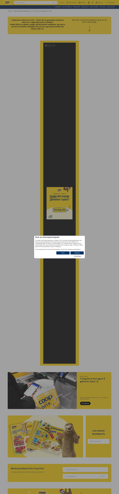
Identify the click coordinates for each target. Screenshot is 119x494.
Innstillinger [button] (77, 256)
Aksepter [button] (77, 253)
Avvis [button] (63, 253)
